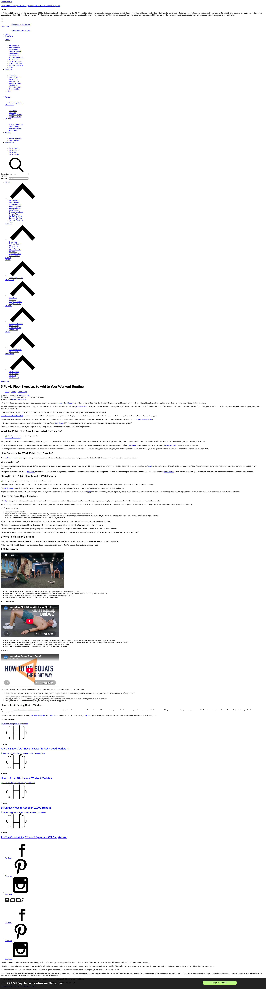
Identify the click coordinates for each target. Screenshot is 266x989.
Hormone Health (15, 128)
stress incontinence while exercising (27, 710)
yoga (89, 492)
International (9, 142)
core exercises (81, 406)
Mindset (8, 91)
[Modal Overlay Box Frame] (133, 983)
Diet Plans (13, 111)
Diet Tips (12, 113)
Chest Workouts (15, 51)
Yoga (11, 67)
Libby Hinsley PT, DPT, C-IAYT (12, 416)
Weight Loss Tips (15, 117)
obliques (69, 403)
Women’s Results (15, 138)
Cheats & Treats (15, 83)
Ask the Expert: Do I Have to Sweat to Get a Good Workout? (34, 749)
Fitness (7, 40)
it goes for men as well (144, 419)
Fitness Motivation (16, 124)
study (150, 466)
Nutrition (8, 69)
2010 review (8, 488)
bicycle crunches (49, 715)
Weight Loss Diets (15, 115)
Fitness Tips (13, 59)
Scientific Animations (12, 438)
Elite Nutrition (14, 89)
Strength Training (15, 63)
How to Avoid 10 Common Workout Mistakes (26, 778)
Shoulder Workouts (16, 57)
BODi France (13, 150)
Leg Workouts (14, 55)
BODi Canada (14, 154)
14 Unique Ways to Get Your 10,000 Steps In (26, 808)
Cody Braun (59, 423)
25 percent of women (14, 458)
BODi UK (12, 152)
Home (7, 34)
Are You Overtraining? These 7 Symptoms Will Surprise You (34, 837)
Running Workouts (16, 65)
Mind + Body (13, 126)
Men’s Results (14, 140)
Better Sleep (13, 130)
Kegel (7, 501)
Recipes (7, 97)
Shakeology (13, 75)
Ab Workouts (14, 46)
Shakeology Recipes (16, 103)
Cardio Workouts (15, 61)
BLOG (7, 392)
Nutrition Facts (14, 77)
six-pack (60, 403)
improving (132, 445)
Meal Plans (13, 85)
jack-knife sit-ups (36, 715)
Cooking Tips (14, 81)
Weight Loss (9, 105)
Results (7, 132)
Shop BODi (5, 27)
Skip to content (6, 2)
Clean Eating (13, 79)
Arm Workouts (14, 48)
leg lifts (87, 715)
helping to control (169, 445)
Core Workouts (14, 53)
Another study (169, 472)
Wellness (8, 119)
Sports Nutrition (15, 87)
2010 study (31, 472)
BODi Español (14, 148)
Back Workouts (14, 49)
